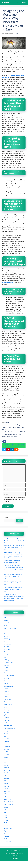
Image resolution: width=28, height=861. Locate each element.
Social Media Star (9, 804)
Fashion (6, 689)
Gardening (7, 712)
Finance (6, 422)
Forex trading (8, 704)
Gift (5, 715)
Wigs (5, 839)
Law (5, 736)
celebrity (6, 660)
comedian (7, 665)
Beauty (6, 633)
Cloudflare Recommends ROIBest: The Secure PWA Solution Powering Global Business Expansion (13, 434)
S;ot (5, 775)
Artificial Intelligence (10, 628)
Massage (6, 749)
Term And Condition (10, 853)
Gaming (6, 710)
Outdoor (6, 760)
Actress (6, 620)
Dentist (6, 673)
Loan (5, 744)
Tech (5, 818)
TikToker (6, 820)
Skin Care (7, 791)
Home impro (8, 725)
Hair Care (7, 720)
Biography (7, 639)
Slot (5, 796)
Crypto (6, 668)
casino (6, 654)
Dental (6, 670)
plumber (6, 765)
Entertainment (8, 686)
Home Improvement (10, 728)
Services (6, 786)
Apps (5, 625)
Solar (5, 810)
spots (5, 815)
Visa (5, 833)
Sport (5, 812)
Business (6, 646)
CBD (5, 657)
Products (6, 768)
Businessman (8, 649)
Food (5, 702)
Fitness (6, 696)
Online (6, 757)
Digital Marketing (9, 675)
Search (6, 517)
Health (6, 723)
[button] (18, 2)
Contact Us (14, 855)
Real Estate (7, 770)
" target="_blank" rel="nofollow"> (14, 444)
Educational (7, 681)
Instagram (7, 731)
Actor (5, 618)
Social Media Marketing (11, 802)
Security (6, 778)
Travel (6, 825)
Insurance (7, 733)
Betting (6, 636)
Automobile (7, 631)
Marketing (7, 746)
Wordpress (7, 841)
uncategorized (8, 828)
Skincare (6, 794)
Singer (6, 789)
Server (6, 783)
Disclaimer (20, 853)
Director (6, 678)
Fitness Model (8, 699)
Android (6, 623)
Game (6, 707)
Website (6, 836)
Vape (5, 831)
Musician (6, 754)
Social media (7, 799)
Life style (6, 739)
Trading (6, 823)
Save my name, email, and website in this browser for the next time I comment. (14, 499)
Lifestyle (6, 741)
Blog (5, 641)
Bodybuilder (7, 644)
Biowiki (5, 2)
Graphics (6, 718)
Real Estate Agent (9, 773)
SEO (5, 781)
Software (6, 807)
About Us (9, 850)
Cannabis (6, 652)
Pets (5, 762)
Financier (6, 694)
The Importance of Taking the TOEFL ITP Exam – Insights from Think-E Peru (13, 427)
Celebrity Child (8, 662)
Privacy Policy (17, 850)
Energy (6, 683)
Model (6, 752)
